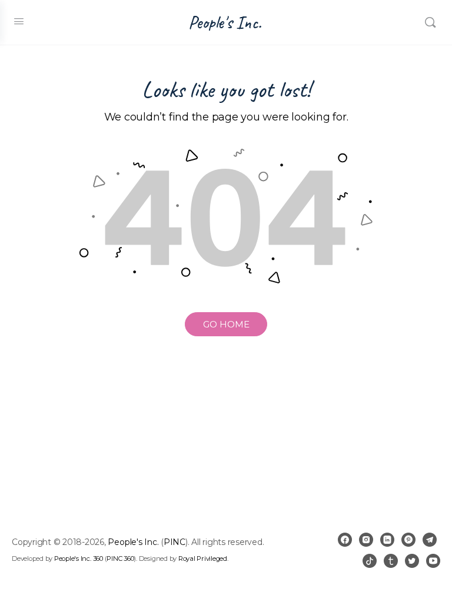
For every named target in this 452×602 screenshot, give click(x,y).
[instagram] (366, 540)
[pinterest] (408, 540)
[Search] (430, 22)
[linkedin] (387, 540)
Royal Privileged (202, 558)
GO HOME (226, 324)
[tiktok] (370, 561)
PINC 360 (120, 558)
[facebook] (345, 540)
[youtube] (433, 561)
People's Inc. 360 (78, 558)
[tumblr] (391, 561)
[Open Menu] (19, 21)
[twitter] (412, 561)
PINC (174, 542)
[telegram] (430, 540)
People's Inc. (224, 23)
